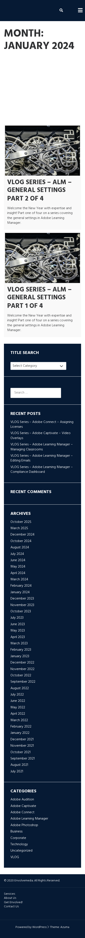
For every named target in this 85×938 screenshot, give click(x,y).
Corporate (16, 103)
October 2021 (20, 752)
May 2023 (17, 630)
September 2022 (22, 682)
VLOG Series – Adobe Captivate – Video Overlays (40, 435)
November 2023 (22, 605)
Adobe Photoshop (22, 93)
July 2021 (16, 771)
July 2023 (17, 618)
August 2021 (19, 765)
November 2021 (22, 746)
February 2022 (20, 726)
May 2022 (17, 707)
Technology (45, 103)
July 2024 (17, 554)
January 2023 (19, 656)
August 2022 (19, 688)
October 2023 (20, 611)
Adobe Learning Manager (27, 82)
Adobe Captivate (57, 61)
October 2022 (20, 675)
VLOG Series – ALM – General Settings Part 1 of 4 (39, 298)
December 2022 (22, 662)
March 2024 (19, 579)
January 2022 (19, 733)
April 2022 (17, 714)
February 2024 (21, 586)
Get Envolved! (13, 902)
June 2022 (17, 701)
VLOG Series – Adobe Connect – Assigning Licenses (41, 424)
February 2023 (20, 650)
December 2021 (22, 739)
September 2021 (22, 758)
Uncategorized (19, 114)
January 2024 (20, 592)
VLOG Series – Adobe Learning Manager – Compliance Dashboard (41, 469)
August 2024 (19, 547)
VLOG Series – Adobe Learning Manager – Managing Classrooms (41, 447)
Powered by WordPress (31, 927)
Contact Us (11, 906)
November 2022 (22, 669)
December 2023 (22, 598)
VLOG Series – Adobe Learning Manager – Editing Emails (41, 458)
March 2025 (19, 528)
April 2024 (17, 573)
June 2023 (17, 624)
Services (9, 893)
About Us (10, 898)
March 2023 (19, 643)
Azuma (64, 927)
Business (55, 93)
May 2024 (17, 566)
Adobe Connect (20, 71)
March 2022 (19, 720)
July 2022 (17, 694)
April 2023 (17, 637)
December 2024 (22, 534)
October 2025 (20, 522)
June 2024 (17, 560)
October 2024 (20, 541)
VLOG (47, 114)
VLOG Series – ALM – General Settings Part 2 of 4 (39, 190)
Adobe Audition (20, 61)
